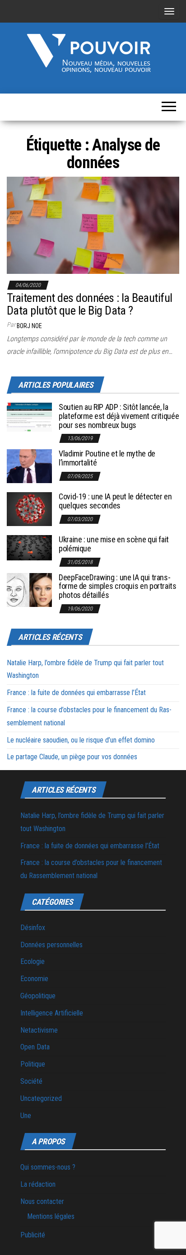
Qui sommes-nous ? (47, 1167)
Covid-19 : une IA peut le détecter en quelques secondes (115, 501)
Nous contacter (42, 1201)
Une (25, 1115)
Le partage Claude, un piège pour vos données (72, 756)
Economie (34, 978)
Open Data (35, 1047)
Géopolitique (38, 996)
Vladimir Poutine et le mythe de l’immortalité (107, 458)
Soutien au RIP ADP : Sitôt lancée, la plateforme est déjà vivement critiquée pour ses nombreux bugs (119, 416)
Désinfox (32, 927)
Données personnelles (51, 944)
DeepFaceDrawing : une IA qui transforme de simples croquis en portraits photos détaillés (118, 586)
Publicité (32, 1235)
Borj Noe (29, 325)
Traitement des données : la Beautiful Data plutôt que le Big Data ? (89, 304)
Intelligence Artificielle (51, 1013)
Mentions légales (50, 1216)
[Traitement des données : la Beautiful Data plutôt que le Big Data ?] (93, 225)
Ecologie (32, 961)
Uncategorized (41, 1098)
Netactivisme (39, 1030)
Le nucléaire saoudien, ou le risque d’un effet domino (81, 740)
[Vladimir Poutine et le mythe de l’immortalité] (29, 465)
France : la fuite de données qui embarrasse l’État (76, 692)
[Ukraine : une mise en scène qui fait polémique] (29, 547)
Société (31, 1081)
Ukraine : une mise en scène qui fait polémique (114, 544)
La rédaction (38, 1184)
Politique (32, 1064)
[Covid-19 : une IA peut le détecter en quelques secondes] (29, 508)
